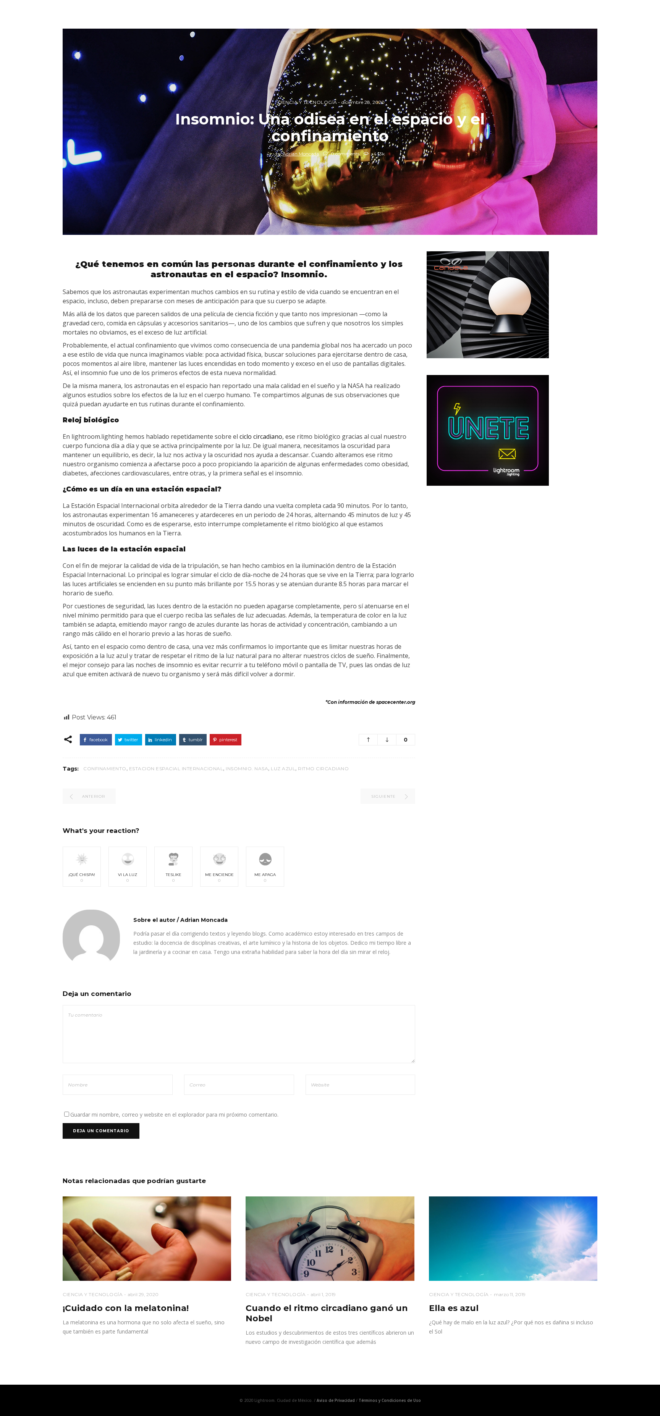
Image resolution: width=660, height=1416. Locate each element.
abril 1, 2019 (323, 1294)
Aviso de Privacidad (336, 1400)
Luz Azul (283, 768)
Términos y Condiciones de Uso (390, 1400)
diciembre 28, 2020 (363, 102)
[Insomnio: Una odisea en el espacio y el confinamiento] (91, 938)
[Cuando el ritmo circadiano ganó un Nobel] (330, 1238)
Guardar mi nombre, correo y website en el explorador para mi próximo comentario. (174, 1114)
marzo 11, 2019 (510, 1294)
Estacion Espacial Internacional (176, 768)
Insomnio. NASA (247, 768)
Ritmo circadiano (323, 768)
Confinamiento (104, 768)
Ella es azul (454, 1308)
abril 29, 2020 (143, 1294)
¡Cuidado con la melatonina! (126, 1308)
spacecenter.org (395, 702)
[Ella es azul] (513, 1238)
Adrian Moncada (301, 154)
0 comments (344, 154)
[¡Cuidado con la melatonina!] (147, 1238)
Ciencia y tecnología (307, 102)
